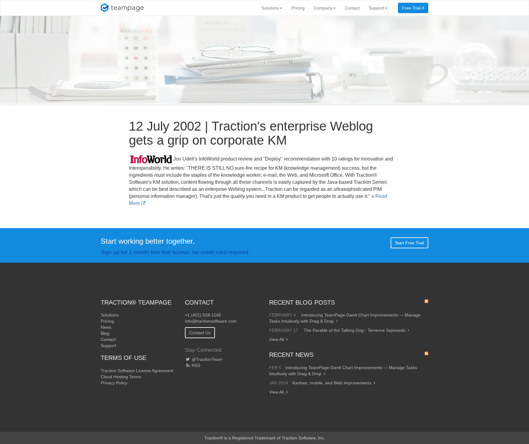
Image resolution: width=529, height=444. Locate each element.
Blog (105, 333)
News (106, 327)
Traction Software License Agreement (137, 370)
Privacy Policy (114, 382)
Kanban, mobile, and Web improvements (331, 382)
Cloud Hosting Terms (121, 376)
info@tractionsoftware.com (211, 321)
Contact (352, 8)
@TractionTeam (206, 359)
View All (276, 339)
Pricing (298, 8)
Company (323, 8)
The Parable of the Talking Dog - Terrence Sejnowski (354, 330)
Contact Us (200, 332)
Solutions (270, 8)
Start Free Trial (409, 242)
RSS (195, 365)
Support (376, 8)
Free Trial (412, 8)
